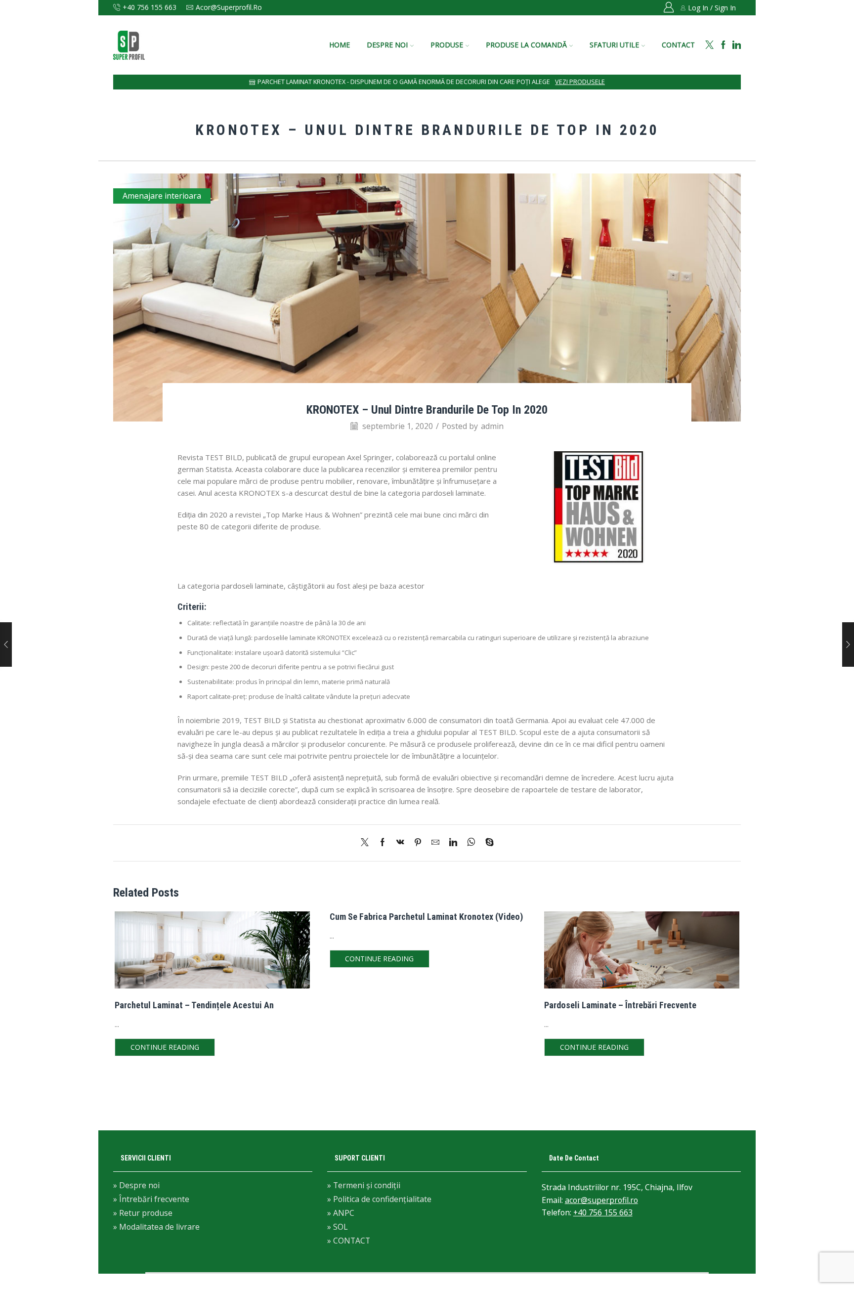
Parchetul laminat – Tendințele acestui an (194, 1005)
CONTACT (678, 44)
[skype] (487, 843)
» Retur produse (142, 1212)
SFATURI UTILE (614, 44)
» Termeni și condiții (363, 1186)
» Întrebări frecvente (151, 1199)
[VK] (400, 843)
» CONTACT (348, 1240)
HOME (339, 44)
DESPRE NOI (387, 44)
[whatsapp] (471, 843)
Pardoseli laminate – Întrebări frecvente (620, 1005)
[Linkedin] (736, 45)
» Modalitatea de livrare (156, 1226)
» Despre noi (136, 1186)
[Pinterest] (418, 843)
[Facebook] (723, 45)
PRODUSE (446, 44)
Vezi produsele (580, 82)
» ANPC (340, 1212)
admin (492, 426)
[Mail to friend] (435, 843)
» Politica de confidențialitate (379, 1199)
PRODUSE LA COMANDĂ (526, 44)
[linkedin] (453, 843)
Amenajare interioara (162, 195)
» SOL (337, 1226)
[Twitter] (709, 45)
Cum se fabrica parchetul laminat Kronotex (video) (426, 916)
